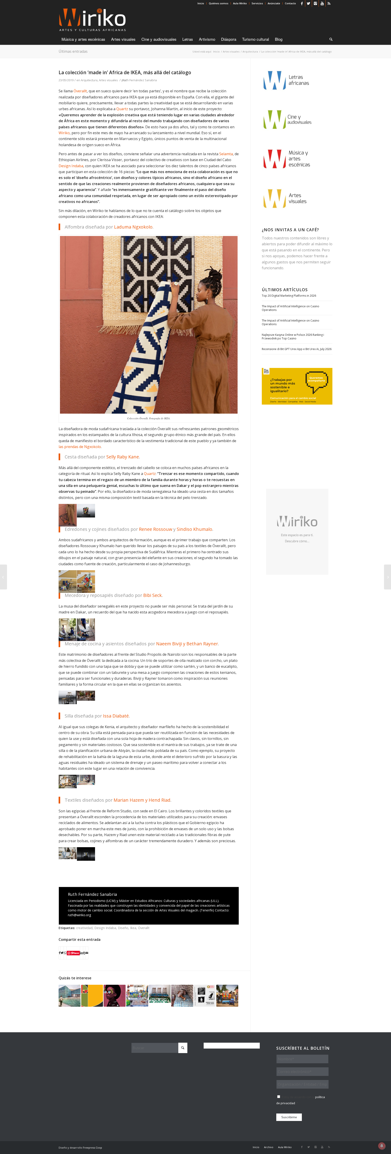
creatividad (84, 928)
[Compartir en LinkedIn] (81, 953)
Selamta (226, 153)
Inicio (201, 3)
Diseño (123, 928)
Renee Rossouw (155, 529)
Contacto (290, 3)
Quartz (122, 108)
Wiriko (64, 132)
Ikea (133, 928)
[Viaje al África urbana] (3, 577)
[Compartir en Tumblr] (84, 953)
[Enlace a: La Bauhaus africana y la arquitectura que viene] (70, 996)
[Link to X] (308, 3)
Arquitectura (89, 80)
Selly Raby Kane (122, 457)
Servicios (257, 3)
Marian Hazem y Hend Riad (142, 800)
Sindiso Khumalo (194, 529)
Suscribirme (289, 1117)
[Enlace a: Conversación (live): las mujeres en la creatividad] (205, 996)
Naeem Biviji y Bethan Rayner (187, 644)
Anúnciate (274, 3)
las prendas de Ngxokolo (80, 446)
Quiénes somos (218, 3)
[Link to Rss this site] (329, 3)
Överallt (80, 90)
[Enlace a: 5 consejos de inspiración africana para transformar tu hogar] (137, 996)
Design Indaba (71, 165)
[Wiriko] (92, 20)
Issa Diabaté (116, 716)
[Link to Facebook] (301, 3)
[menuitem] (201, 3)
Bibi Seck (152, 595)
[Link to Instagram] (315, 3)
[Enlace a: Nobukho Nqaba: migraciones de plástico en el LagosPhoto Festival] (182, 996)
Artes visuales (108, 80)
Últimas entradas (73, 51)
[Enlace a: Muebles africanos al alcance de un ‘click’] (160, 994)
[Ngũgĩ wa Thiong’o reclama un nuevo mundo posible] (387, 577)
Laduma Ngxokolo (133, 227)
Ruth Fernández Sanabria (139, 80)
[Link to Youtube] (322, 3)
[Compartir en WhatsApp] (65, 953)
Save (76, 953)
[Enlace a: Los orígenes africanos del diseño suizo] (92, 996)
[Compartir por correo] (86, 953)
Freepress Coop (92, 1147)
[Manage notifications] (381, 1145)
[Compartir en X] (62, 953)
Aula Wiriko (240, 3)
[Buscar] (329, 39)
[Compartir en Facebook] (59, 953)
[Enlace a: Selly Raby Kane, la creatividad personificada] (115, 996)
